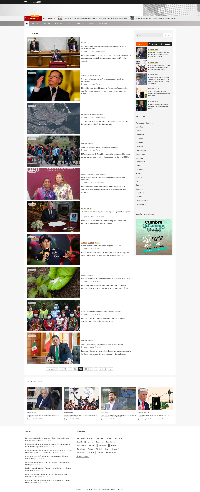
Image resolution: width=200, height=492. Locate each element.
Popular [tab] (154, 44)
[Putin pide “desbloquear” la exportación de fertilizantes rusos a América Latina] (53, 282)
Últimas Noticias (153, 49)
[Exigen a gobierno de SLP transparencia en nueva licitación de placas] (53, 348)
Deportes (58, 23)
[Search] (173, 24)
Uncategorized (141, 204)
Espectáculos (141, 150)
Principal (83, 42)
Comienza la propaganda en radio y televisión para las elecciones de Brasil (158, 107)
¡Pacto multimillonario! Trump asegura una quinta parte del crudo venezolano (159, 93)
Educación (139, 146)
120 (70, 369)
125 (96, 369)
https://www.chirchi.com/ (145, 214)
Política (35, 23)
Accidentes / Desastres (144, 123)
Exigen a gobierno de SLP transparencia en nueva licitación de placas (102, 344)
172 (105, 369)
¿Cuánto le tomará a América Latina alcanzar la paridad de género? (101, 311)
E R (41, 419)
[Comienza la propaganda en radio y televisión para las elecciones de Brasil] (141, 105)
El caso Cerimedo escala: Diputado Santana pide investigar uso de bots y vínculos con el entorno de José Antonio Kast (147, 18)
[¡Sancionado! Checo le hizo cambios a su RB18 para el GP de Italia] (53, 249)
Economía (46, 23)
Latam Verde (140, 154)
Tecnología (140, 193)
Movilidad (139, 158)
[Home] (27, 23)
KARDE (99, 84)
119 (65, 369)
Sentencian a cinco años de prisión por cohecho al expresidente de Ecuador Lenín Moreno (158, 54)
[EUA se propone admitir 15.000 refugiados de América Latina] (53, 151)
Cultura (138, 131)
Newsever (109, 490)
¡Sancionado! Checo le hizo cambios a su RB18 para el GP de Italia (101, 246)
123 (85, 369)
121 (75, 369)
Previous (51, 369)
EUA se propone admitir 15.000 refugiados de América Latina (99, 147)
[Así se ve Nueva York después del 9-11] (53, 118)
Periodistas (140, 170)
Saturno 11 (103, 23)
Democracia (140, 135)
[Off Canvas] (25, 2)
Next (110, 369)
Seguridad (139, 189)
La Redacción (101, 51)
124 (91, 369)
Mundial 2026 (141, 162)
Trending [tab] (166, 44)
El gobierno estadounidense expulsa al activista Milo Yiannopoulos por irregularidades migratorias (68, 18)
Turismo (139, 197)
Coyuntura (80, 23)
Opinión (91, 23)
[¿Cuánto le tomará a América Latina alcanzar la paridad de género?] (53, 315)
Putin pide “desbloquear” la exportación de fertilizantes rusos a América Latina (105, 278)
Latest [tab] (140, 44)
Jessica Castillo (156, 419)
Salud (69, 23)
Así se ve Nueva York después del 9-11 (92, 114)
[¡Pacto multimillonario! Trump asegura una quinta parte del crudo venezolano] (141, 92)
